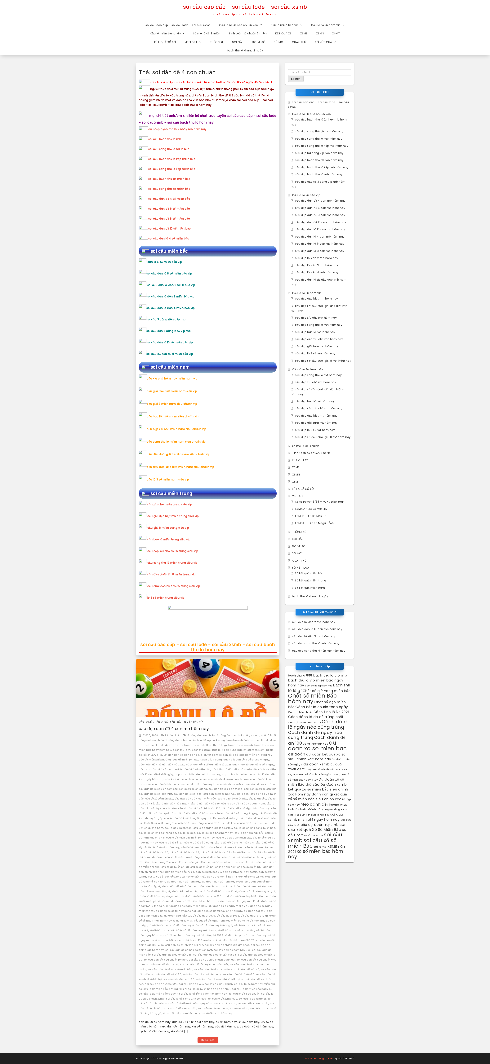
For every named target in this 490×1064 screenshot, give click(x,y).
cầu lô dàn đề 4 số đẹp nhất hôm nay (246, 808)
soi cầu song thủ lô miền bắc (168, 149)
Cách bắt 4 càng (211, 759)
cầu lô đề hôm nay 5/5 (249, 833)
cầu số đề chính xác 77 (215, 852)
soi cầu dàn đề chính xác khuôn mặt (188, 950)
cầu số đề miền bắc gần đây (187, 862)
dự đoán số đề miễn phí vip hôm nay (195, 901)
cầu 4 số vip (173, 779)
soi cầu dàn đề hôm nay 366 (232, 950)
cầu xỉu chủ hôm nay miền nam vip (172, 378)
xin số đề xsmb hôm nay (217, 1013)
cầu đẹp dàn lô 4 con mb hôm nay (320, 237)
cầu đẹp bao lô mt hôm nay (315, 401)
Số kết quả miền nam (310, 588)
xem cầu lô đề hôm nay (213, 1008)
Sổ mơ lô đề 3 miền (206, 33)
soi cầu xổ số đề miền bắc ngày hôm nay (191, 1003)
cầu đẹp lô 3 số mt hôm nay (315, 430)
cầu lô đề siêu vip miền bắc (234, 837)
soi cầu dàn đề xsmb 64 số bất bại (218, 979)
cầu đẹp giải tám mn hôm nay (316, 346)
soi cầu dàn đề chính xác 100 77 (233, 940)
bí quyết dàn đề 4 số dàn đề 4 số (178, 755)
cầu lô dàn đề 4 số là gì (223, 818)
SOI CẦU (238, 42)
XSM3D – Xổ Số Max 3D (311, 516)
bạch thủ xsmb (201, 750)
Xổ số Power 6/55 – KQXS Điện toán (320, 502)
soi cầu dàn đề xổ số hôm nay (202, 974)
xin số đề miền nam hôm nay (181, 1013)
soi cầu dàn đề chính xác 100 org (182, 945)
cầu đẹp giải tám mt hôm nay (316, 423)
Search (296, 79)
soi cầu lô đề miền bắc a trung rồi (160, 989)
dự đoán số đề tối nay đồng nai (176, 911)
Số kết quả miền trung (310, 580)
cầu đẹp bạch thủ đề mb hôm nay (319, 160)
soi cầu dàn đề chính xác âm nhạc (227, 945)
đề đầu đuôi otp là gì (254, 915)
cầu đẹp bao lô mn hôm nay (315, 332)
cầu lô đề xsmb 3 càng (229, 847)
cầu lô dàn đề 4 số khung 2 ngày (236, 813)
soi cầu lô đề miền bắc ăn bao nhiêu (206, 989)
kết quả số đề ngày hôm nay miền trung (219, 920)
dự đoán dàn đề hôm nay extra (222, 881)
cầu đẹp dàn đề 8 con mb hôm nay (320, 215)
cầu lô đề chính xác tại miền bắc (254, 828)
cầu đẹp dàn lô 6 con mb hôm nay (319, 244)
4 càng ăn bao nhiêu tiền (232, 735)
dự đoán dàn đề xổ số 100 (174, 886)
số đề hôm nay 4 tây (185, 925)
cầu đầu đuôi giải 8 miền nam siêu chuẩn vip (178, 454)
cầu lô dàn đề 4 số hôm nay (196, 813)
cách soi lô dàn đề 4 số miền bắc (188, 769)
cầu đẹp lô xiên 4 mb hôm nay (316, 272)
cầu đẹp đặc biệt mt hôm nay (316, 416)
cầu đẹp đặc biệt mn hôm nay (316, 298)
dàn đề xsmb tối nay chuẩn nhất (184, 876)
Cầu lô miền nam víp (326, 25)
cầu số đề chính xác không (182, 857)
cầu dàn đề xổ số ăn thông (226, 789)
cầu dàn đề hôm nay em (168, 784)
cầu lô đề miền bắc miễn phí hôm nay (190, 837)
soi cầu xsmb (227, 1003)
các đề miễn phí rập (185, 759)
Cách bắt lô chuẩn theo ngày (321, 706)
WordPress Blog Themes (319, 1058)
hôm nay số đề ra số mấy (176, 920)
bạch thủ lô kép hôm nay (318, 685)
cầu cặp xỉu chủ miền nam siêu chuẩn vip (176, 429)
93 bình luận (172, 735)
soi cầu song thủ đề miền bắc (169, 189)
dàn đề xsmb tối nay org (254, 876)
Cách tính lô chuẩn (300, 712)
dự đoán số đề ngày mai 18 (238, 901)
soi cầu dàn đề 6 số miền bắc (169, 209)
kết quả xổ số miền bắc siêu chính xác (317, 797)
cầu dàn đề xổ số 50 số (260, 784)
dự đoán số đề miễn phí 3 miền (243, 896)
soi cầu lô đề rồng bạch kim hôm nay (203, 994)
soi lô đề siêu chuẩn (183, 1008)
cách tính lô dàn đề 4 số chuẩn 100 (234, 769)
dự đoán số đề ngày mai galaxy (186, 906)
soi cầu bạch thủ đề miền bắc (169, 179)
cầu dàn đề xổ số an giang (190, 789)
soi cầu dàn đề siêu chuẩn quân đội (212, 959)
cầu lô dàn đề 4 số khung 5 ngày (185, 818)
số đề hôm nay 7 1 (245, 925)
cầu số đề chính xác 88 (246, 852)
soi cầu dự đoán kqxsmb (316, 824)
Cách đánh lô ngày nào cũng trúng (318, 724)
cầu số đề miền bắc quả (251, 862)
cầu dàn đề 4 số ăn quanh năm (228, 779)
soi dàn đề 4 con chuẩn (253, 1003)
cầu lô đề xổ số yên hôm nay (161, 847)
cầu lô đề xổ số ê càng (198, 842)
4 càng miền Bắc (262, 735)
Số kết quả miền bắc (309, 573)
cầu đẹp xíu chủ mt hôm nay (315, 382)
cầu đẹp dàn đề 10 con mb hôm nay (320, 222)
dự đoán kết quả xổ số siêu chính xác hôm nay (316, 757)
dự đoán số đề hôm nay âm (253, 891)
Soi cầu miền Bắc (313, 835)
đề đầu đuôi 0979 (204, 915)
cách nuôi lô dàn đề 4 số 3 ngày (253, 764)
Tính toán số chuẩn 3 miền (248, 33)
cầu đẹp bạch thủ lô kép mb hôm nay (321, 167)
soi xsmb (320, 847)
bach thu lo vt (181, 750)
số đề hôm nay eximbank (199, 930)
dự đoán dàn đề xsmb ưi (245, 886)
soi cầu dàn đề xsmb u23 (161, 984)
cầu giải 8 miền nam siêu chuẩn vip (172, 404)
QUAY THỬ (299, 42)
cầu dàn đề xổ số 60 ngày (155, 789)
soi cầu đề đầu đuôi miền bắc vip (169, 354)
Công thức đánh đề (315, 744)
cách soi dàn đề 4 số (152, 769)
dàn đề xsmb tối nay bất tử (240, 872)
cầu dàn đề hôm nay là (201, 784)
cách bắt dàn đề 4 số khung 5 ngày (246, 759)
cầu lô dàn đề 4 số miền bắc (258, 818)
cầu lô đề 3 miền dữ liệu (220, 823)
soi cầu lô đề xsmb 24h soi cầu (186, 999)
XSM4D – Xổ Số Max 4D (311, 509)
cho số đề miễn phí (249, 867)
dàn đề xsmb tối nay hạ (222, 876)
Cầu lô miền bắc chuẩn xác (238, 25)
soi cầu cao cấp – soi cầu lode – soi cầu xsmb (245, 6)
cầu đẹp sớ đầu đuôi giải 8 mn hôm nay (323, 361)
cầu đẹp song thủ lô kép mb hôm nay (321, 146)
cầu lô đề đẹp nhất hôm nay (215, 833)
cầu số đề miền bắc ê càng (249, 857)
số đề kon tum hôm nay (180, 935)
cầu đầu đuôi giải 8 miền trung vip (171, 574)
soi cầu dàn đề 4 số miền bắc (169, 199)
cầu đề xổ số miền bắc (159, 798)
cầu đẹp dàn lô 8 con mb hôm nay (319, 251)
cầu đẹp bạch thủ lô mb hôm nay (318, 174)
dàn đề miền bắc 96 (208, 872)
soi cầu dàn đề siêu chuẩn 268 (172, 955)
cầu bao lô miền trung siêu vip (168, 539)
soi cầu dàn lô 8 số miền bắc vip (169, 273)
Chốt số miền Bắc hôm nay (312, 698)
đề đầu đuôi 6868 (228, 915)
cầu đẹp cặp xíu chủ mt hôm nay (318, 408)
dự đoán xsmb (316, 764)
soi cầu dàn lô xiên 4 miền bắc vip (170, 308)
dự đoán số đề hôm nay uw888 (201, 896)
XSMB (304, 33)
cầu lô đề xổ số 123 (171, 842)
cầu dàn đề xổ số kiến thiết (155, 794)
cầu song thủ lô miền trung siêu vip (172, 563)
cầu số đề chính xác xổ (215, 857)
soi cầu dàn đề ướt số (245, 969)
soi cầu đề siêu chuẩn (219, 984)
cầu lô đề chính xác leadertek (212, 828)
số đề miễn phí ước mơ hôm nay (246, 935)
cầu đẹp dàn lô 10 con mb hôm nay (320, 229)
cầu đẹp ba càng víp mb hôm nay (319, 153)
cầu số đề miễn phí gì (175, 867)
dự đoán (296, 754)
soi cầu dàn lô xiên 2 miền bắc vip (171, 285)
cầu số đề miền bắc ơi (221, 862)
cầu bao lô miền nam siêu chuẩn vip (172, 416)
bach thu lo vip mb (240, 745)
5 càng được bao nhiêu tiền (184, 740)
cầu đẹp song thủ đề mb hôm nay (319, 131)
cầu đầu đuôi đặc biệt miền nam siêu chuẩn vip (180, 467)
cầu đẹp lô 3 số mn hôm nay (315, 353)
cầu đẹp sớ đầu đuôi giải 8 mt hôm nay (323, 437)
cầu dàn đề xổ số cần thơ (260, 789)
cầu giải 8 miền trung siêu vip (168, 528)
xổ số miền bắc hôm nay (315, 854)
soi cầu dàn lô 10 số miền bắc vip (169, 342)
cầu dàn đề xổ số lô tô (188, 794)
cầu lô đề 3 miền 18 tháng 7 (156, 823)
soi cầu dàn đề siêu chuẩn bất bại (215, 955)
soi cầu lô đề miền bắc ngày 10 (251, 989)
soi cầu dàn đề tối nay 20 (162, 964)
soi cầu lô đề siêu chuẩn (244, 994)
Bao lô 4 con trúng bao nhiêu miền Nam (238, 750)
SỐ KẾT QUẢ (323, 42)
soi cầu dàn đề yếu (191, 984)
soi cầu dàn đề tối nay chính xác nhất (204, 964)
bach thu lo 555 (194, 745)
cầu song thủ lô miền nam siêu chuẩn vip (176, 442)
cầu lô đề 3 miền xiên (178, 828)
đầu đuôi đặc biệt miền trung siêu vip (173, 586)
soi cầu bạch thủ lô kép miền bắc (171, 159)
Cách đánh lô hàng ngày (304, 722)
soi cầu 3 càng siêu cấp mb (165, 319)
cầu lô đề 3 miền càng (189, 823)
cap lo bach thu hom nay (238, 774)
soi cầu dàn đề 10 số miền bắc (169, 228)
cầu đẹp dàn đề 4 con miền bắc (195, 798)
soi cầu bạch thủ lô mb (164, 139)
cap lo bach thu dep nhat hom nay (197, 774)
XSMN (320, 33)
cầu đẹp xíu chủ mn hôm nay (316, 318)
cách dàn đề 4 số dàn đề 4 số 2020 (162, 764)
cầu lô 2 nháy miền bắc (232, 798)
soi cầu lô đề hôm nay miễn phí (254, 984)
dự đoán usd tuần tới (177, 915)
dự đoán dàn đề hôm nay (183, 881)
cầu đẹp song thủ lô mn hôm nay (318, 325)
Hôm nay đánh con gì (314, 794)
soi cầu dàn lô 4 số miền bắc (168, 238)
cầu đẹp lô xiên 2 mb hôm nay (316, 258)
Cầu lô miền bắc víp (284, 25)
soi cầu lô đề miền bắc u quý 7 (158, 994)
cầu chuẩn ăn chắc (194, 779)
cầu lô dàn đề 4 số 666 (205, 803)
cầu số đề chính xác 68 (184, 852)
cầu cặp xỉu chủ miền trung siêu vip (172, 551)
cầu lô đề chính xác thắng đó (157, 833)
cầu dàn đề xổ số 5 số (230, 784)
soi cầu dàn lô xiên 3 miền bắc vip (170, 296)
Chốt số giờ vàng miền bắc (327, 690)
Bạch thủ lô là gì (216, 745)
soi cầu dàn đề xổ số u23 (238, 974)
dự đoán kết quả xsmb (182, 891)
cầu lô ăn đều (257, 798)
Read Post (207, 1040)
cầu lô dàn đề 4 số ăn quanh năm (243, 803)
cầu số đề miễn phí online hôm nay (213, 867)
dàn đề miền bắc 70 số (179, 872)
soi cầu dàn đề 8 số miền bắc (169, 219)
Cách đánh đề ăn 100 (317, 740)
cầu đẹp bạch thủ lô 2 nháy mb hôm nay (177, 129)
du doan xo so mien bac (317, 745)
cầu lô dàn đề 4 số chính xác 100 (199, 808)
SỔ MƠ (278, 42)
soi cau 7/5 (165, 940)
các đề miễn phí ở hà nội (255, 755)
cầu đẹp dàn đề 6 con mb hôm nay (320, 208)
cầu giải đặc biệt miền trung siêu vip (173, 516)
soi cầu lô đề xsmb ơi (252, 999)
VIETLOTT (191, 42)
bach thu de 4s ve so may (166, 745)
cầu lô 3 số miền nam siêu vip (168, 479)
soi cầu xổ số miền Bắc (312, 843)
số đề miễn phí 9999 (210, 935)
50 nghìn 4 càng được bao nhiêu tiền (227, 740)
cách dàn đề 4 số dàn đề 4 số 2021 (208, 764)
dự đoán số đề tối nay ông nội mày (219, 911)
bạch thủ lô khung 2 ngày (245, 50)
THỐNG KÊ (217, 42)
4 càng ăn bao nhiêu (201, 735)
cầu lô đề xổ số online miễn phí (234, 842)
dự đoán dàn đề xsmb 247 (210, 886)
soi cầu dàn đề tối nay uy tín (212, 969)
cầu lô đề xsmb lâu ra (259, 847)
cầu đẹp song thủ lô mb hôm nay (318, 139)
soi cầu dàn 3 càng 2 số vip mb (168, 331)
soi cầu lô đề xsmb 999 (222, 999)
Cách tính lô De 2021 (331, 712)
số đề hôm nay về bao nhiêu (236, 930)
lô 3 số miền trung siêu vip (166, 598)
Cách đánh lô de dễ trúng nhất (316, 716)
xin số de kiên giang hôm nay (249, 1008)
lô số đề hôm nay (160, 925)
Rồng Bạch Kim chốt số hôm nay (311, 814)
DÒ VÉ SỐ (258, 42)
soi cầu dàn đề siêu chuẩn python (165, 959)
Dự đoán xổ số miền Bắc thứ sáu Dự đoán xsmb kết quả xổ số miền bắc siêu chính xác (318, 787)
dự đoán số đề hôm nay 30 (216, 891)
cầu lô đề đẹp (186, 833)
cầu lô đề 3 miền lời (249, 823)
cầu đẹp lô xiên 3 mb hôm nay (316, 265)
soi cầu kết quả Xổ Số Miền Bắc (316, 827)
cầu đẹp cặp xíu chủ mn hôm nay (319, 339)
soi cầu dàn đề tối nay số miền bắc (170, 969)
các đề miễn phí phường (155, 759)
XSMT (336, 33)
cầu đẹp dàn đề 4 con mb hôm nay (174, 728)
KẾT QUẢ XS (283, 33)
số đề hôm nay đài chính (166, 930)
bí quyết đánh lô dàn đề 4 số (219, 755)
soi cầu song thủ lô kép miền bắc (171, 169)
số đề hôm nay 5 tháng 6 (216, 925)
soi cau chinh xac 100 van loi (193, 940)
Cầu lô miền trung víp (165, 33)
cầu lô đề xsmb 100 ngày (197, 847)
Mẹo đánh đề (314, 804)
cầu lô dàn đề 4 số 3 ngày (172, 803)
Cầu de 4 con (240, 794)
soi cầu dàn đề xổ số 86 (166, 974)
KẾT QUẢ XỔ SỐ (165, 42)
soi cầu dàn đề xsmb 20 (178, 979)
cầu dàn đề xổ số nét (216, 794)
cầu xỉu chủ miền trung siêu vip (169, 504)
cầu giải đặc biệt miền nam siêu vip (172, 391)
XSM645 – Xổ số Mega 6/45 (314, 523)
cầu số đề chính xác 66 (153, 852)
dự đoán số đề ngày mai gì (226, 906)
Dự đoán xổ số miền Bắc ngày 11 (313, 774)
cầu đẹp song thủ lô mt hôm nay (318, 375)
